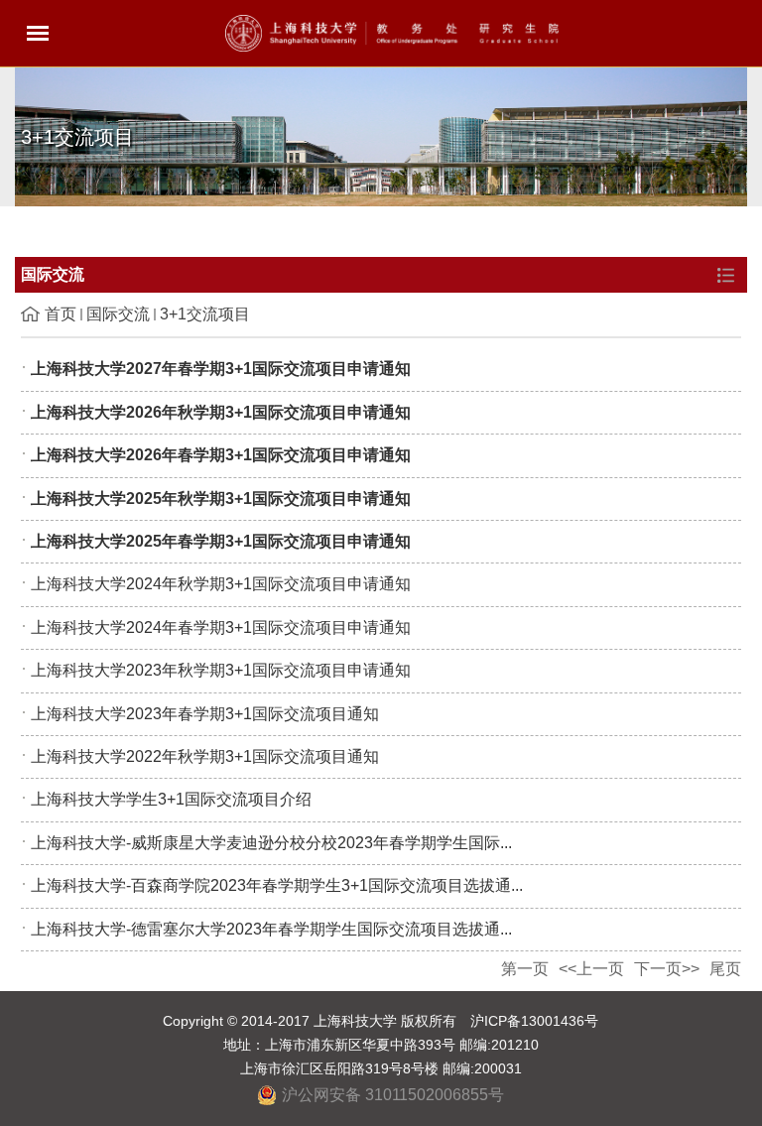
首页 (60, 314)
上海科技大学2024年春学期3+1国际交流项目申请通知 (221, 627)
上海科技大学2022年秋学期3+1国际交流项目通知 (205, 756)
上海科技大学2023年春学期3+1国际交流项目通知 (205, 713)
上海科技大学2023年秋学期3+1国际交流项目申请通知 (221, 670)
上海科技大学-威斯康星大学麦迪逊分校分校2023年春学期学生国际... (271, 842)
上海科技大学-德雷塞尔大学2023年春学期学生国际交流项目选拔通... (271, 929)
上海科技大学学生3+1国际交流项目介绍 (171, 799)
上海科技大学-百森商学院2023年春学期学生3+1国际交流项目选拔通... (277, 885)
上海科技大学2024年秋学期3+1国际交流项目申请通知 (221, 583)
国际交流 (118, 314)
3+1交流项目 (205, 314)
